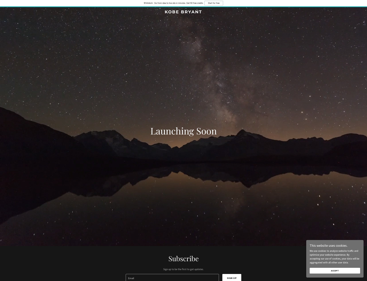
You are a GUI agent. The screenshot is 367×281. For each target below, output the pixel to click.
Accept (335, 270)
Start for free (213, 3)
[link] (183, 12)
